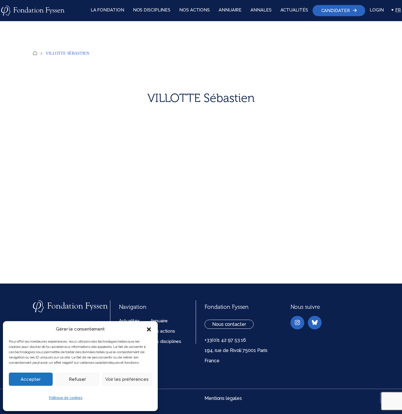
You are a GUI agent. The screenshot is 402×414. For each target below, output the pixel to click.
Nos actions (162, 331)
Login (377, 10)
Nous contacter (229, 324)
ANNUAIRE (230, 10)
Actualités (129, 321)
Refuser (77, 379)
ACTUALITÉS (294, 10)
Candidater (335, 10)
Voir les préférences (127, 379)
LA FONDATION (107, 10)
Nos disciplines (166, 341)
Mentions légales (223, 398)
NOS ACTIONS (194, 10)
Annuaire (159, 321)
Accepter (31, 379)
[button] (149, 329)
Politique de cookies (65, 398)
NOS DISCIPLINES (152, 10)
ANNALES (260, 10)
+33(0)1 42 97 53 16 (225, 340)
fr (398, 10)
